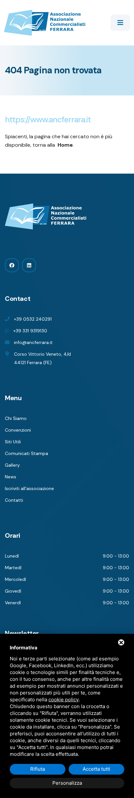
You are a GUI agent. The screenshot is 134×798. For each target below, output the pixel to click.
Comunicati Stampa (26, 453)
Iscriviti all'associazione (29, 488)
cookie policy (63, 699)
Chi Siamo (16, 418)
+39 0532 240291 (33, 319)
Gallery (12, 465)
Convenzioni (18, 430)
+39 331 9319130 (30, 331)
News (10, 477)
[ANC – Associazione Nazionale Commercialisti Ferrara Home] (44, 22)
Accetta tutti (96, 769)
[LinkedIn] (29, 265)
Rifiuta (37, 769)
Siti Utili (13, 442)
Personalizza (67, 783)
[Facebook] (12, 265)
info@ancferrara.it (33, 342)
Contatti (14, 500)
